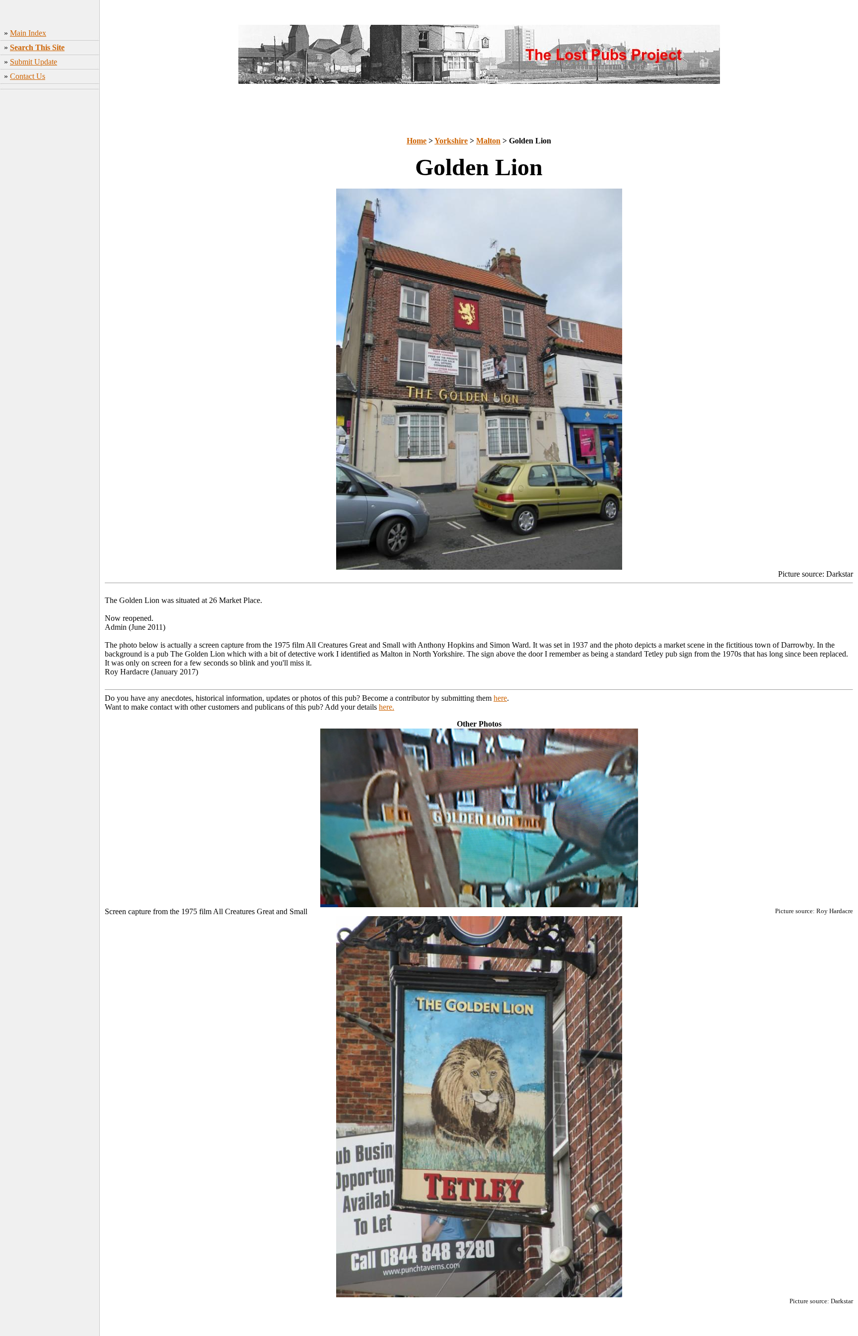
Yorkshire (451, 140)
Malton (488, 140)
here (500, 698)
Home (417, 140)
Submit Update (33, 62)
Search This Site (37, 47)
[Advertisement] (50, 249)
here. (386, 707)
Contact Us (27, 76)
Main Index (28, 33)
